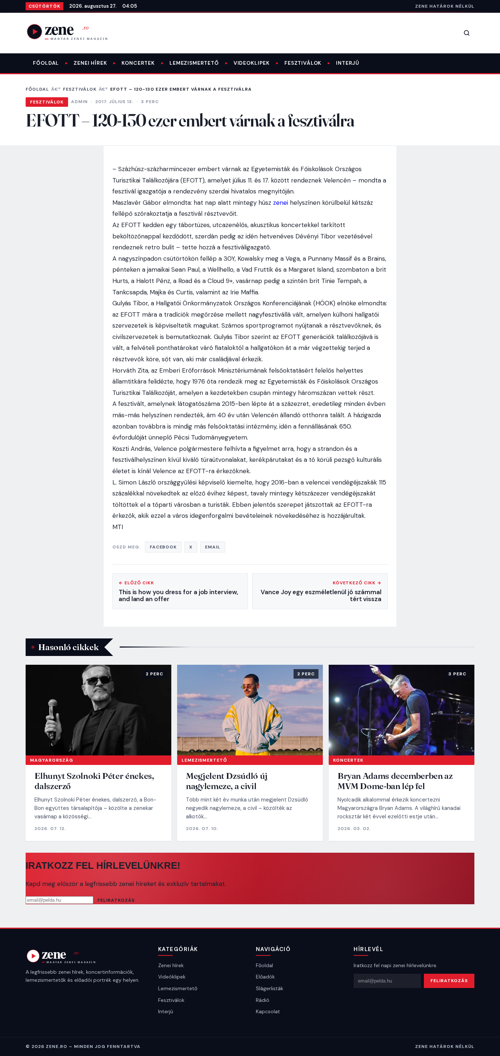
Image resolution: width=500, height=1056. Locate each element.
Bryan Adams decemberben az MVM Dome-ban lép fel (395, 780)
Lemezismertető (194, 63)
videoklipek (252, 63)
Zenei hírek (90, 63)
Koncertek (138, 63)
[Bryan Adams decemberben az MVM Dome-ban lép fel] (401, 710)
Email (212, 547)
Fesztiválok (302, 63)
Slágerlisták (269, 988)
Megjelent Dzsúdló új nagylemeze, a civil (227, 780)
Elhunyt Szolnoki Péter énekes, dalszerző (94, 780)
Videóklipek (172, 976)
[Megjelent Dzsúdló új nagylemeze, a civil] (250, 710)
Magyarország (51, 760)
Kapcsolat (268, 1011)
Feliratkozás (116, 900)
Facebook (163, 547)
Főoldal (46, 63)
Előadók (265, 976)
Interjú (347, 63)
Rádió (262, 1000)
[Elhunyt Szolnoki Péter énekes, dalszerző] (98, 710)
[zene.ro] (73, 31)
